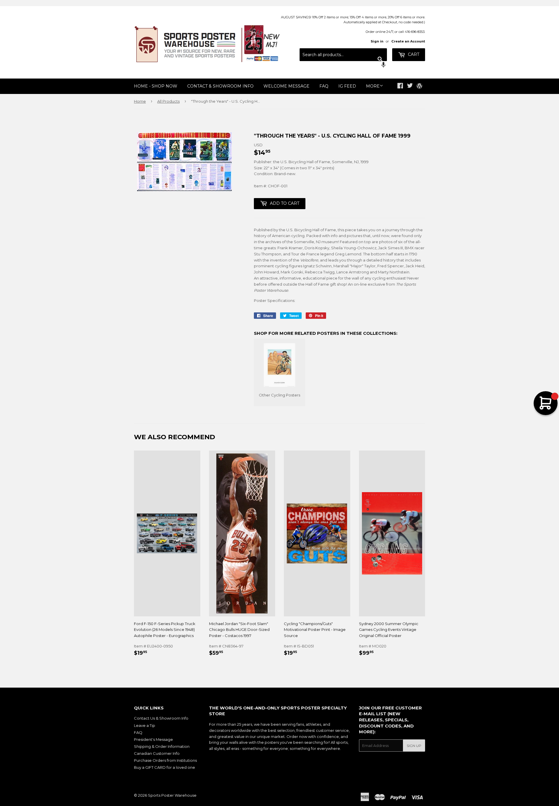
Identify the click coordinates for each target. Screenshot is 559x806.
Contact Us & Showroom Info (161, 718)
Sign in (377, 41)
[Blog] (419, 86)
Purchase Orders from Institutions (165, 760)
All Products (168, 101)
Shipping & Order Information (162, 746)
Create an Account (408, 41)
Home (140, 101)
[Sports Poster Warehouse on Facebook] (400, 86)
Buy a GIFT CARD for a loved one (164, 767)
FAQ (323, 86)
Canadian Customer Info (157, 753)
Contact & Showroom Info (220, 86)
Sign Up (414, 745)
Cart (413, 54)
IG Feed (347, 86)
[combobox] (343, 54)
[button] (343, 65)
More (373, 86)
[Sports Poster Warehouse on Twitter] (410, 86)
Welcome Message (286, 86)
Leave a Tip (144, 725)
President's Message (153, 739)
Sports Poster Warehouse (172, 795)
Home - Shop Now (155, 86)
